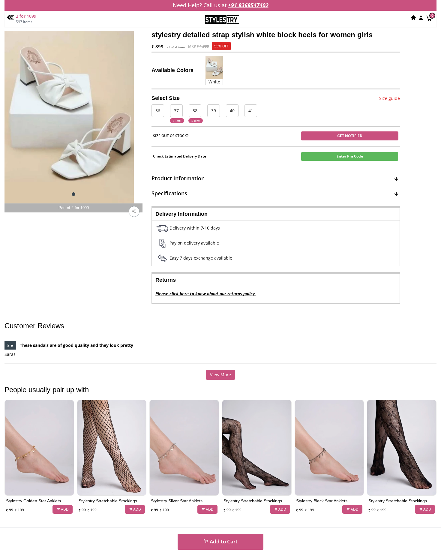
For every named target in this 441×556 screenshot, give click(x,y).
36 (157, 110)
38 (195, 110)
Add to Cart (223, 541)
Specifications (169, 193)
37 (176, 110)
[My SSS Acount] (421, 18)
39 (213, 110)
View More (220, 374)
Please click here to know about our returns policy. (205, 293)
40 (232, 110)
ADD (64, 509)
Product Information (178, 178)
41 (250, 110)
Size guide (389, 98)
